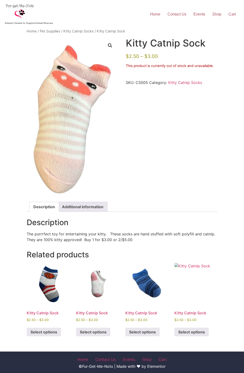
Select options (43, 332)
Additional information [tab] (82, 206)
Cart (232, 14)
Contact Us (177, 14)
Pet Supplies (50, 31)
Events (199, 14)
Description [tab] (44, 206)
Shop (216, 14)
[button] (110, 45)
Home (155, 14)
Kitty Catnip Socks (78, 31)
